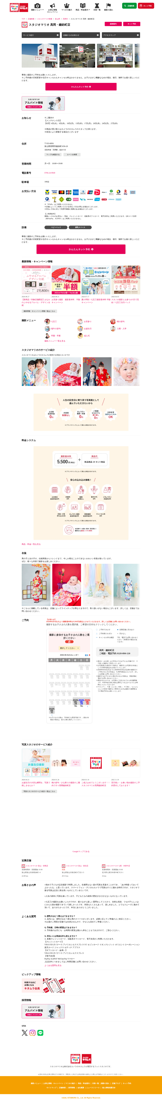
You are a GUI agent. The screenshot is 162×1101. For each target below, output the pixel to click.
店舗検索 (131, 6)
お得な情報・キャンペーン (53, 1083)
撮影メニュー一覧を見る (54, 341)
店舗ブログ (116, 1083)
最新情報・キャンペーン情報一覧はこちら (39, 311)
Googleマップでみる (81, 851)
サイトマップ (51, 1087)
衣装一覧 (95, 1083)
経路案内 (113, 24)
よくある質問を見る (53, 965)
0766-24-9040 (49, 173)
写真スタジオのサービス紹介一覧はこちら (39, 791)
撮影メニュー (36, 1083)
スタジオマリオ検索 (44, 19)
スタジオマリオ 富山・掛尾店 (37, 866)
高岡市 (65, 19)
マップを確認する (53, 154)
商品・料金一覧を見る (31, 544)
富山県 (57, 19)
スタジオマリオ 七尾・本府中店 (118, 866)
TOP (23, 19)
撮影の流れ (105, 1083)
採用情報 (71, 1087)
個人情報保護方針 (109, 1087)
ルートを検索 (72, 154)
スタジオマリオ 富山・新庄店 (77, 866)
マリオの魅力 (70, 1083)
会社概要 (81, 1087)
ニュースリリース (93, 1087)
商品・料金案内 (84, 1083)
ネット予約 (147, 6)
